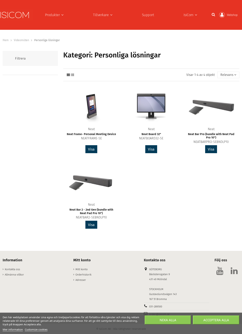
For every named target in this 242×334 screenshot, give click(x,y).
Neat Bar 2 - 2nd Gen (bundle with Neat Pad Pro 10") (91, 211)
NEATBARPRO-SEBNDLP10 (211, 142)
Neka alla (168, 320)
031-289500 (155, 306)
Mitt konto (81, 269)
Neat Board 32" (151, 134)
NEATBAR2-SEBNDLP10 (91, 217)
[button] (54, 14)
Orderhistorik (83, 274)
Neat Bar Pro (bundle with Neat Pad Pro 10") (211, 135)
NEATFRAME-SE (91, 138)
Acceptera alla (216, 320)
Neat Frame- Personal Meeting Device (91, 134)
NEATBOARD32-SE (151, 138)
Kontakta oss (12, 269)
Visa (91, 149)
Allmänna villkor (14, 274)
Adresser (80, 280)
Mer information (13, 329)
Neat (91, 129)
